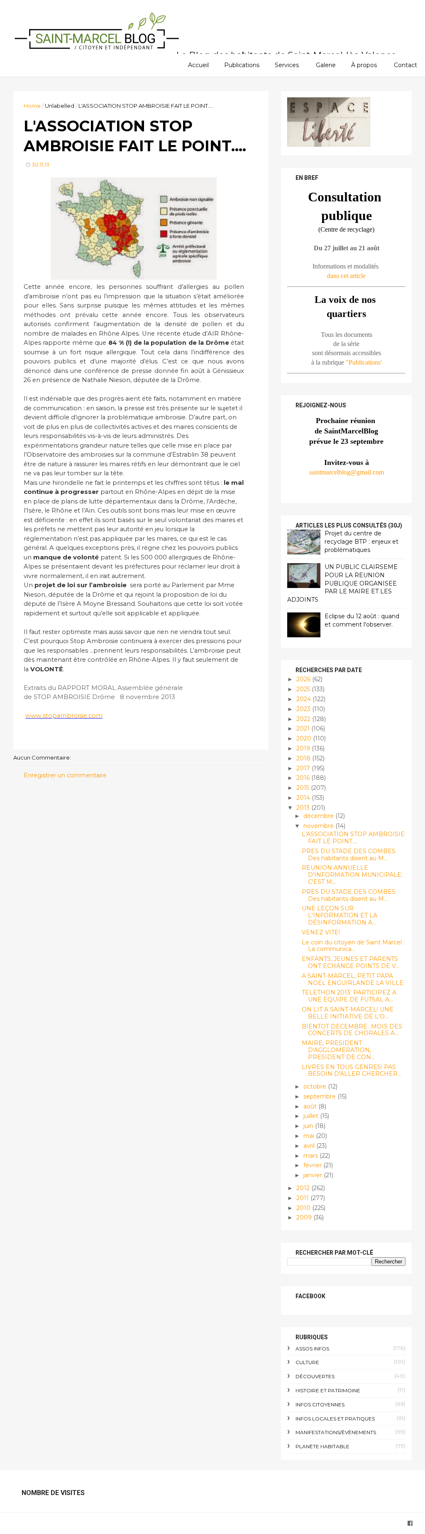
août (310, 1106)
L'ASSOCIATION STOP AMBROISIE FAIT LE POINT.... (353, 837)
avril (309, 1145)
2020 (304, 738)
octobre (315, 1086)
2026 (304, 679)
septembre (320, 1096)
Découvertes (315, 1376)
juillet (311, 1116)
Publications (241, 65)
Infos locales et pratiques (335, 1418)
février (313, 1165)
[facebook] (410, 1523)
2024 (304, 699)
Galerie (326, 65)
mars (311, 1155)
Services (287, 65)
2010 (304, 1208)
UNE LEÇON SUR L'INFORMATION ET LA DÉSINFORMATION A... (339, 915)
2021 (303, 728)
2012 (303, 1188)
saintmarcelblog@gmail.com (346, 472)
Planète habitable (322, 1446)
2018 (304, 758)
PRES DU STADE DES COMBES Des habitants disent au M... (349, 854)
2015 (303, 787)
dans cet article (346, 275)
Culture (307, 1362)
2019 (304, 748)
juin (309, 1126)
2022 (304, 719)
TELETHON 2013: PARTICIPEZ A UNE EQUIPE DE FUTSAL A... (349, 996)
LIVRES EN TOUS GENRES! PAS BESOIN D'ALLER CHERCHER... (351, 1070)
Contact (405, 65)
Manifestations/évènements (336, 1432)
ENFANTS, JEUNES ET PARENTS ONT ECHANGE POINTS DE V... (350, 962)
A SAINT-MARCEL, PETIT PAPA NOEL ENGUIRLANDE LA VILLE (352, 979)
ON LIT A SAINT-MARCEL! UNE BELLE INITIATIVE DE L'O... (347, 1013)
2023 (304, 709)
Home (32, 105)
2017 (304, 768)
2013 (303, 807)
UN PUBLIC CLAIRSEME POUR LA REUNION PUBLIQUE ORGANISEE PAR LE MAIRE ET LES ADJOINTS (342, 583)
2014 (304, 797)
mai (309, 1136)
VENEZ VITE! (321, 932)
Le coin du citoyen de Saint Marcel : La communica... (353, 946)
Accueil (198, 65)
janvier (313, 1175)
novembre (319, 826)
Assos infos (312, 1348)
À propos (364, 65)
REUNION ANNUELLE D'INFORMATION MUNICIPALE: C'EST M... (352, 875)
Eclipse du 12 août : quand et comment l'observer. (362, 620)
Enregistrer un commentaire (65, 775)
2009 (304, 1217)
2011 (303, 1198)
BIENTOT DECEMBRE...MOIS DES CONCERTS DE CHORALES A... (352, 1030)
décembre (319, 816)
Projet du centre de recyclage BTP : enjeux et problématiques (361, 541)
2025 (304, 689)
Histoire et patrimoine (328, 1390)
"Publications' (364, 362)
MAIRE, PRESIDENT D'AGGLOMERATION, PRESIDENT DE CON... (338, 1050)
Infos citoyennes (320, 1404)
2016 (303, 778)
